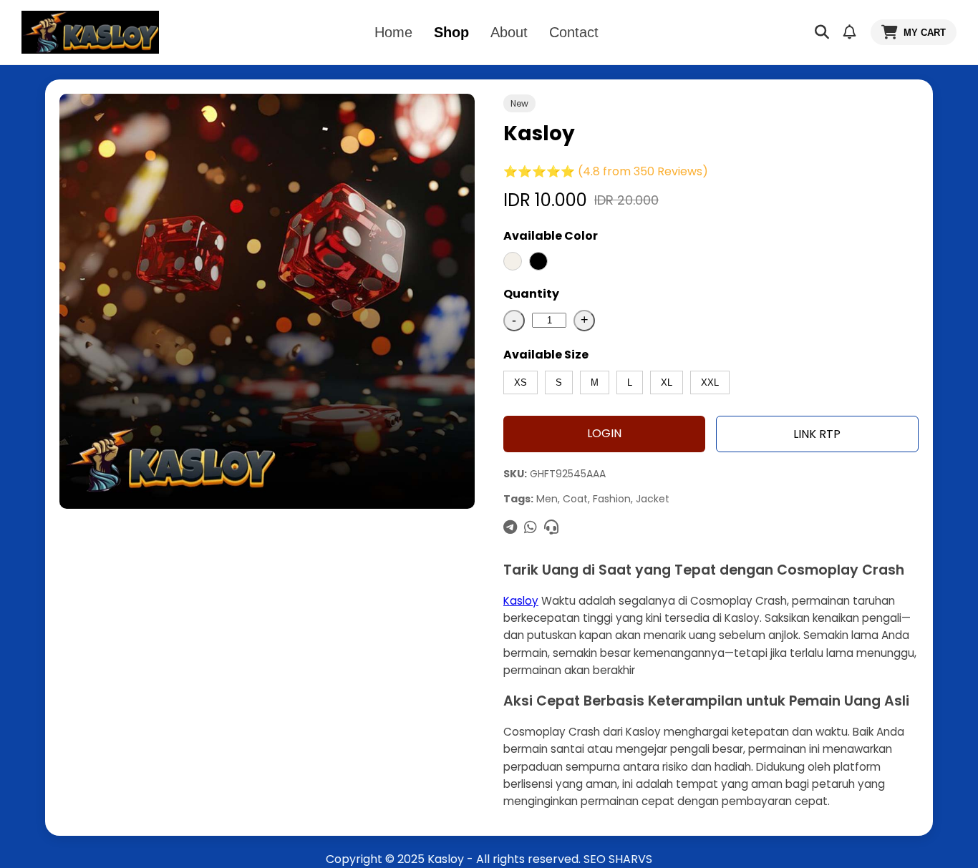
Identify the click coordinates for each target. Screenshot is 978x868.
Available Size (546, 354)
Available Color (550, 236)
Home (393, 32)
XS (520, 382)
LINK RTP (817, 434)
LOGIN (604, 433)
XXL (710, 382)
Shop (451, 32)
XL (666, 382)
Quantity (531, 294)
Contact (574, 32)
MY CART (925, 32)
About (509, 32)
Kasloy (520, 600)
